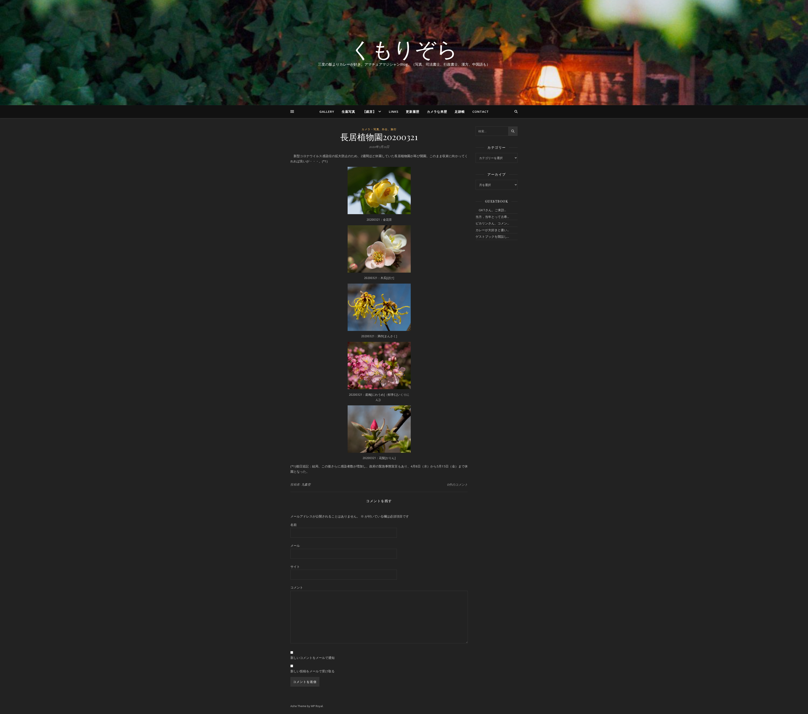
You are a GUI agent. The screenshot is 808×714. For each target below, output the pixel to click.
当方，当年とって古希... (492, 217)
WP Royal (317, 706)
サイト (295, 566)
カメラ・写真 (370, 129)
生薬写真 (348, 111)
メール (295, 545)
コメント (296, 587)
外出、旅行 (389, 129)
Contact (480, 111)
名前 (293, 525)
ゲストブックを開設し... (492, 236)
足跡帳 (460, 111)
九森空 (306, 484)
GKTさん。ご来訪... (491, 210)
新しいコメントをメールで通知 (312, 658)
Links (393, 111)
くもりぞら (404, 48)
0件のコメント (457, 484)
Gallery (326, 111)
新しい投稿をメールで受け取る (312, 671)
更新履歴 (412, 111)
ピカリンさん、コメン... (492, 223)
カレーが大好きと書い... (492, 230)
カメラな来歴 (437, 111)
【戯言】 (369, 111)
